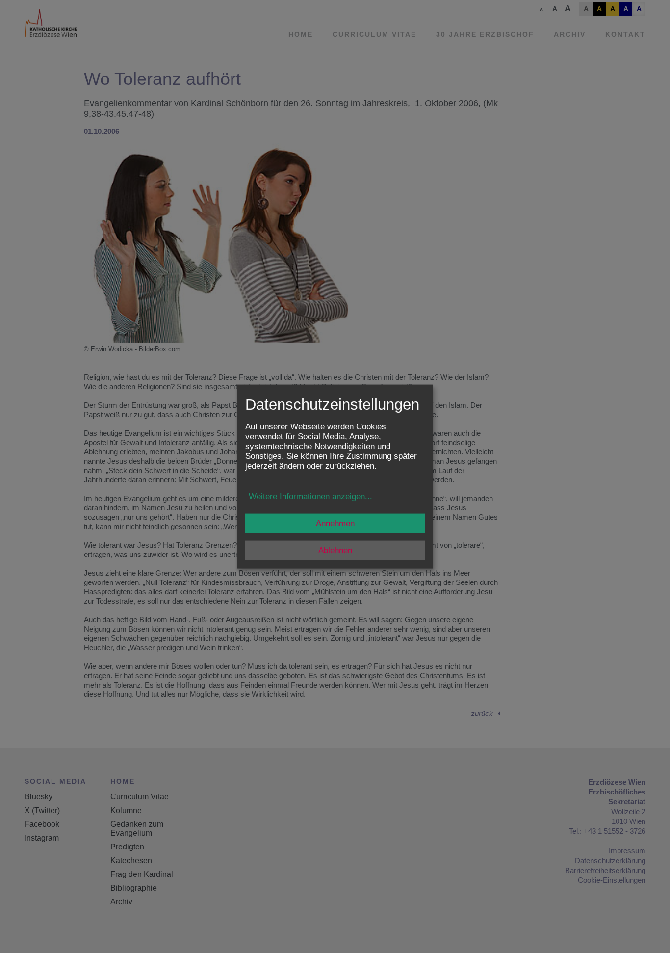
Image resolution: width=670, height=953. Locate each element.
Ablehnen (335, 550)
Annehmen (335, 523)
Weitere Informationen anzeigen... (310, 496)
